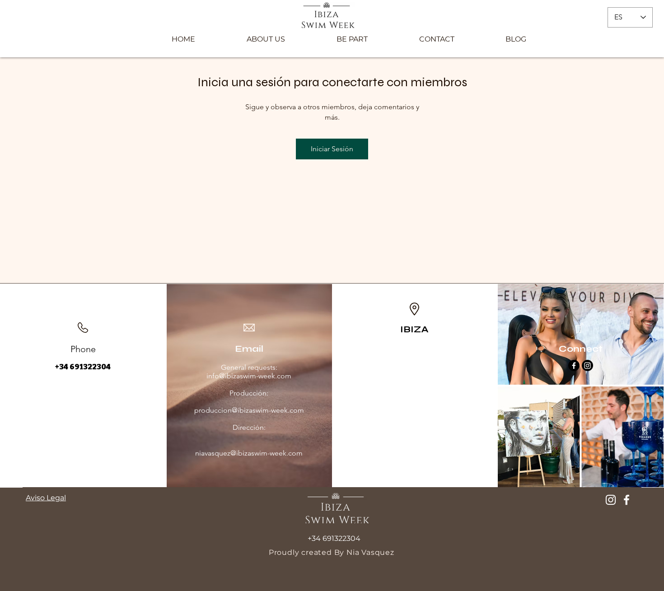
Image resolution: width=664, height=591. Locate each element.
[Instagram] (587, 365)
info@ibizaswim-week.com (248, 376)
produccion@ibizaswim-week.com (249, 410)
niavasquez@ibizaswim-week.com (249, 453)
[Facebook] (574, 365)
